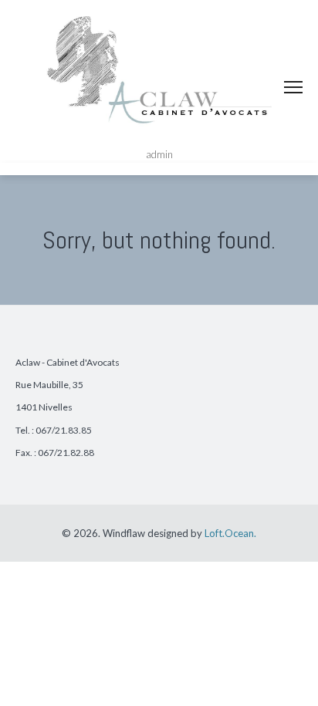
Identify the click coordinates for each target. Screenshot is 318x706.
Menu (293, 87)
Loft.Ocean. (230, 533)
